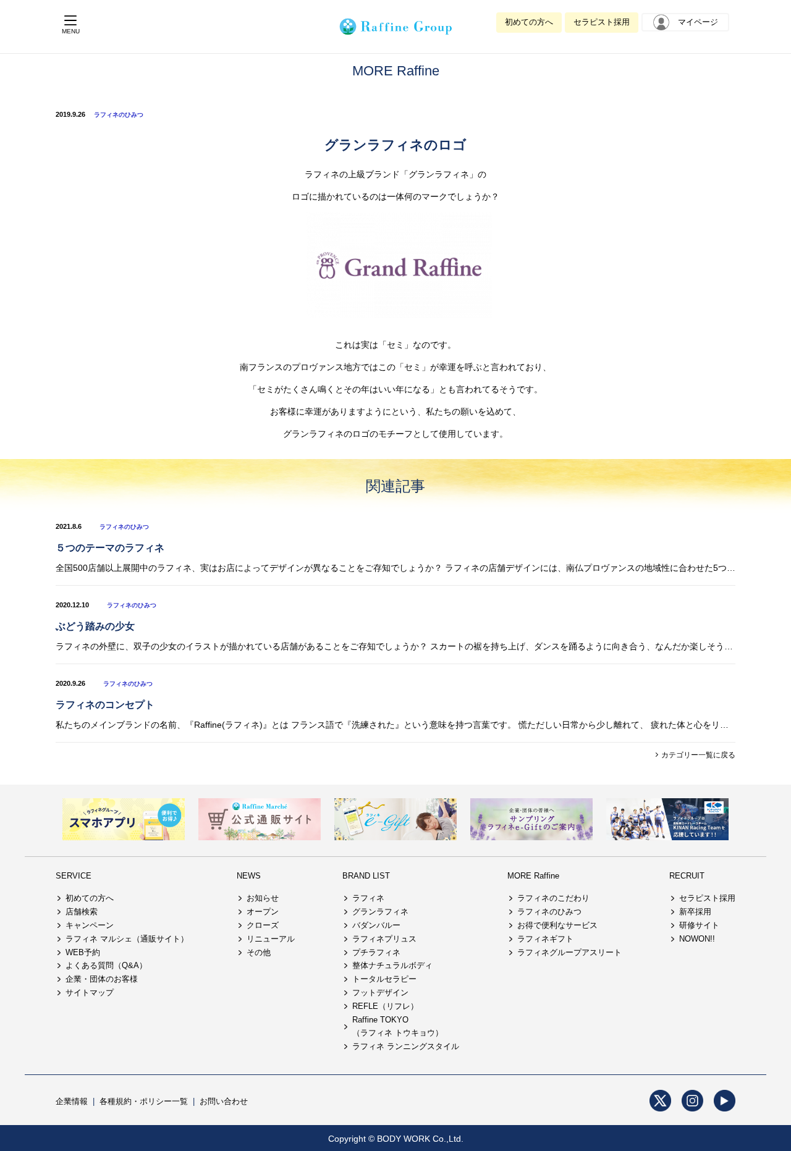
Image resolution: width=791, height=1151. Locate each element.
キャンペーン (90, 925)
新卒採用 (695, 911)
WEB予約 (83, 952)
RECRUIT (686, 875)
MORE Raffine (533, 875)
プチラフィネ (376, 952)
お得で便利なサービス (557, 925)
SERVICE (73, 875)
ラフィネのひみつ (118, 114)
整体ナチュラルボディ (392, 965)
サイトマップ (90, 992)
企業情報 (72, 1101)
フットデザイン (380, 992)
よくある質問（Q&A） (106, 965)
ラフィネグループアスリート (569, 952)
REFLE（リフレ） (385, 1006)
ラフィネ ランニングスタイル (405, 1046)
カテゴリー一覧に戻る (697, 755)
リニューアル (271, 938)
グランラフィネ (380, 911)
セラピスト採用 (601, 22)
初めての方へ (529, 22)
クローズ (263, 925)
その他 (259, 952)
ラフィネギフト (545, 938)
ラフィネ (368, 898)
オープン (263, 911)
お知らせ (263, 898)
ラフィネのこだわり (553, 898)
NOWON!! (697, 938)
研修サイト (699, 925)
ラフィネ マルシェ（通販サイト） (127, 938)
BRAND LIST (366, 875)
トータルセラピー (384, 979)
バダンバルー (376, 925)
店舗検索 (82, 911)
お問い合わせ (224, 1101)
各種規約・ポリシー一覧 (143, 1101)
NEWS (249, 875)
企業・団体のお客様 (102, 979)
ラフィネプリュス (384, 938)
